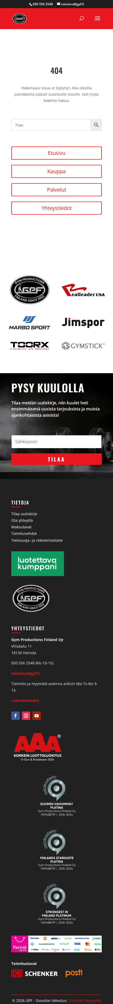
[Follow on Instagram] (26, 716)
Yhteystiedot (57, 207)
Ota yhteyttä (22, 520)
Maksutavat (21, 526)
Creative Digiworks (85, 1000)
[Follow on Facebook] (15, 716)
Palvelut (56, 189)
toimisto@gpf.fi (25, 673)
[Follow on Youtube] (36, 716)
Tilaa (56, 459)
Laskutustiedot (25, 700)
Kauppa (56, 171)
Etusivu (56, 152)
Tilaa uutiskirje (24, 513)
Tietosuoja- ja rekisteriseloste (37, 540)
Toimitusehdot (24, 533)
